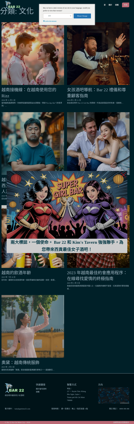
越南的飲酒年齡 (16, 272)
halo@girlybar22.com (22, 409)
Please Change (82, 16)
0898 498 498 (124, 409)
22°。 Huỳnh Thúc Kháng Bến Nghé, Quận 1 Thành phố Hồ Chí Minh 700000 (76, 395)
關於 (110, 5)
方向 (125, 5)
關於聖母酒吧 (41, 389)
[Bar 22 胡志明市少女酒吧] (13, 5)
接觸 (117, 5)
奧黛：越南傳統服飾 (20, 362)
